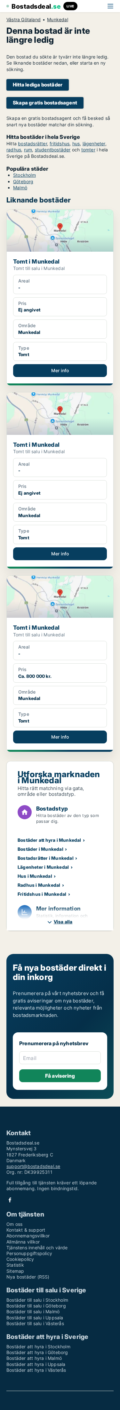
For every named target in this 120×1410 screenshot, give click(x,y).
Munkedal (57, 19)
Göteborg (23, 181)
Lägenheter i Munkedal (43, 867)
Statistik (15, 1265)
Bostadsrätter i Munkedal (46, 858)
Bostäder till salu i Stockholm (37, 1300)
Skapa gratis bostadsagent (45, 103)
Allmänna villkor (23, 1241)
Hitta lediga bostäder (37, 85)
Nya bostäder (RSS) (28, 1277)
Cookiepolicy (20, 1259)
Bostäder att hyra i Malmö (34, 1358)
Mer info (60, 370)
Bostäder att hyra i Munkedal (49, 840)
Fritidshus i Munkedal (42, 894)
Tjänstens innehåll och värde (37, 1247)
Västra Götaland (23, 19)
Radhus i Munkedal (39, 885)
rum (28, 149)
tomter (88, 149)
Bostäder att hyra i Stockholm (38, 1346)
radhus (13, 149)
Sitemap (15, 1271)
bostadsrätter (32, 143)
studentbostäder (53, 149)
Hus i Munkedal (35, 876)
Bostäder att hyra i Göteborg (37, 1352)
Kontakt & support (25, 1230)
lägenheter (94, 143)
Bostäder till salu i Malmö (33, 1311)
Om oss (14, 1224)
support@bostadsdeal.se (33, 1166)
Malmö (20, 187)
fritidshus (59, 143)
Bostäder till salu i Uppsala (34, 1317)
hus (76, 143)
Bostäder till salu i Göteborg (36, 1305)
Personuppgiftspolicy (29, 1253)
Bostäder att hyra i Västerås (36, 1370)
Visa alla (63, 921)
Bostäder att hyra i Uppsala (35, 1364)
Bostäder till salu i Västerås (35, 1323)
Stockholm (24, 175)
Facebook (9, 1200)
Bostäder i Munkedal (40, 849)
